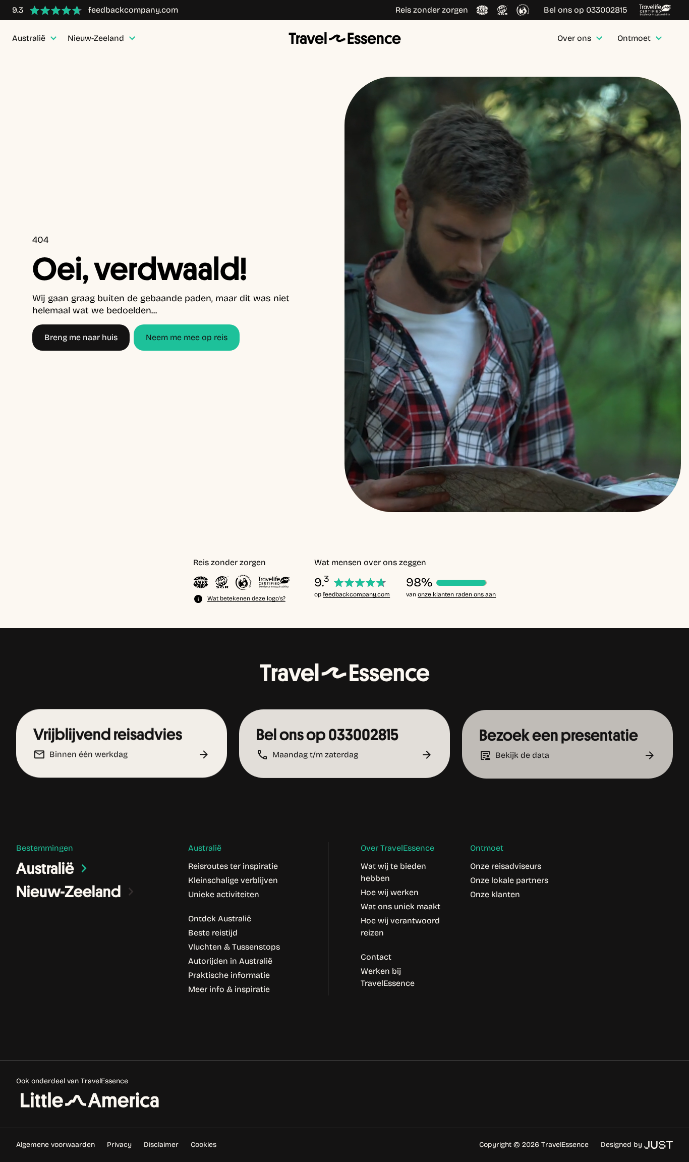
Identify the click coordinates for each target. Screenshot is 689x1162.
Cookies (203, 1144)
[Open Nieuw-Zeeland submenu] (131, 891)
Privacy (119, 1144)
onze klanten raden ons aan (457, 594)
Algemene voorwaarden (55, 1144)
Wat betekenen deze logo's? (246, 598)
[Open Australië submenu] (84, 868)
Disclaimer (161, 1144)
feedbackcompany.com (356, 594)
